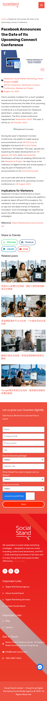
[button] (9, 242)
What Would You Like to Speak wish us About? (21, 474)
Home (3, 19)
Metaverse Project (24, 88)
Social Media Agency (23, 691)
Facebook (8, 78)
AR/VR (7, 85)
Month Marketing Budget (15, 455)
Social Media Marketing (25, 78)
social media (19, 561)
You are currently (11, 484)
